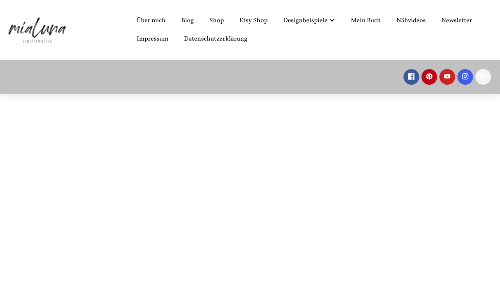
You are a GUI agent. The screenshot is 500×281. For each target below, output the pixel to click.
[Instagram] (465, 77)
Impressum (152, 39)
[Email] (483, 77)
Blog (187, 20)
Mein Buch (366, 20)
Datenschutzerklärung (215, 39)
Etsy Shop (253, 20)
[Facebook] (411, 77)
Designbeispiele (306, 20)
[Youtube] (447, 77)
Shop (216, 20)
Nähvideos (411, 20)
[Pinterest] (429, 77)
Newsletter (456, 20)
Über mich (151, 20)
